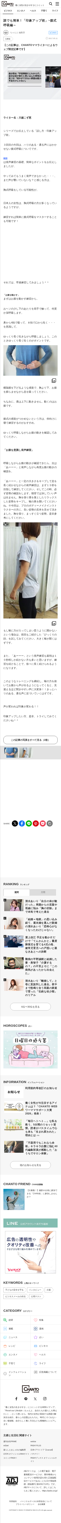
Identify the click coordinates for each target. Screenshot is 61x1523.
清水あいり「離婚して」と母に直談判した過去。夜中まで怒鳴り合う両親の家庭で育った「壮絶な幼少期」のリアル (41, 987)
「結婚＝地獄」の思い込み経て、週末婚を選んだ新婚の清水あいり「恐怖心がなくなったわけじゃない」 (41, 924)
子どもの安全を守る (14, 1290)
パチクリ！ (35, 1454)
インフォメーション (17, 1373)
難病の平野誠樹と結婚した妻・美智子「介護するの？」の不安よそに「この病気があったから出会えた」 (41, 966)
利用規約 (13, 1501)
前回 (5, 158)
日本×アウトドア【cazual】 (42, 1450)
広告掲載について (48, 1372)
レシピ (12, 1346)
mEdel (5, 1446)
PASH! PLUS (35, 1446)
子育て (44, 10)
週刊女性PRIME (10, 1441)
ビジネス (8, 10)
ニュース (13, 1337)
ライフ (55, 10)
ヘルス (33, 10)
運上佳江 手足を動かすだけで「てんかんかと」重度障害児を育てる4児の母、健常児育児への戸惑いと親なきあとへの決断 (41, 944)
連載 (11, 1328)
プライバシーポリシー (25, 1504)
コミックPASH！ (10, 1458)
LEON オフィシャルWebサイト (16, 1454)
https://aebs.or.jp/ (49, 1491)
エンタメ (21, 10)
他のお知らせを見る (30, 1165)
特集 (41, 1320)
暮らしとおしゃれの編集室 (14, 1450)
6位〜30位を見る (30, 1006)
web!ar (33, 1441)
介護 (49, 1290)
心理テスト (36, 1296)
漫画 (41, 1328)
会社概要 (41, 1504)
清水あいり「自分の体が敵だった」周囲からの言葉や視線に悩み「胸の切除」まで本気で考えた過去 (41, 906)
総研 (11, 1320)
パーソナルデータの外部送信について (36, 1501)
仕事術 (7, 39)
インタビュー (35, 1290)
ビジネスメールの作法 (15, 1296)
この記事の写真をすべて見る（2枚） (30, 740)
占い (41, 1337)
